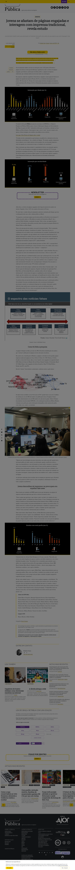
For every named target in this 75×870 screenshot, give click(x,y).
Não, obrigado (65, 867)
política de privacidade (63, 865)
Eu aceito (9, 867)
